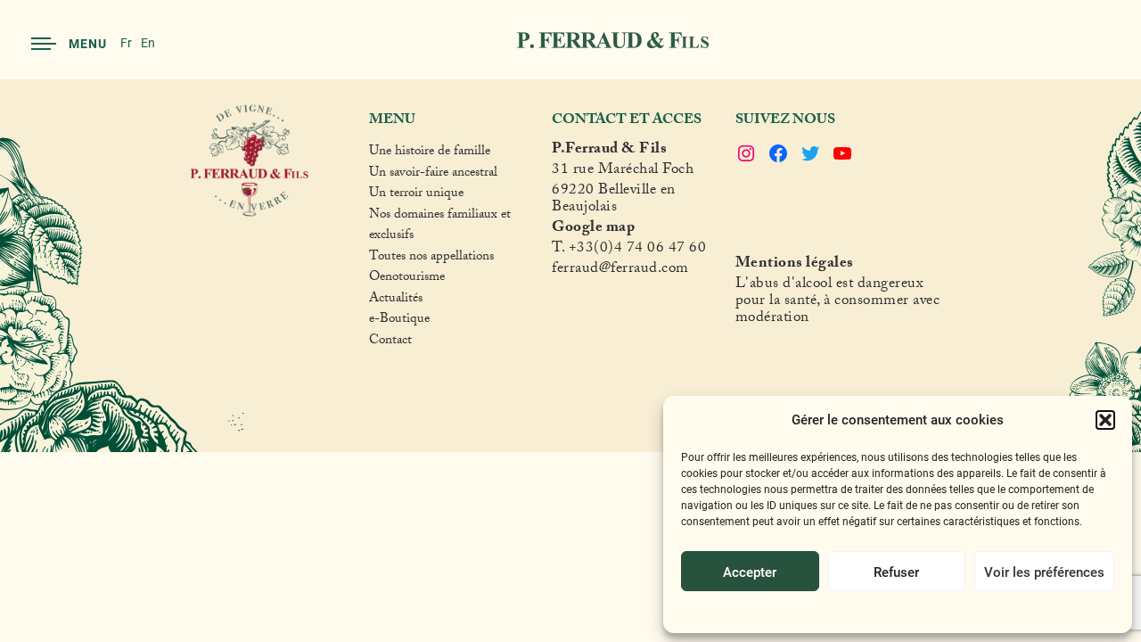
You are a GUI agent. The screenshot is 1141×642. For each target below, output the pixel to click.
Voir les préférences (1044, 571)
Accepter (749, 571)
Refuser (896, 571)
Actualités (396, 300)
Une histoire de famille (429, 153)
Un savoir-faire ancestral (433, 174)
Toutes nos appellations (431, 258)
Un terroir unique (416, 195)
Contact (390, 342)
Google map (593, 229)
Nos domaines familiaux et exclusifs (440, 227)
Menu (88, 43)
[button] (1105, 420)
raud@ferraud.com (629, 270)
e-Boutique (399, 321)
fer (561, 270)
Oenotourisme (407, 279)
